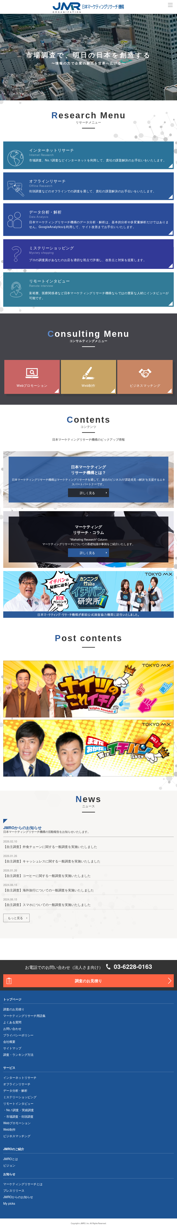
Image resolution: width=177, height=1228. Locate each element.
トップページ (12, 999)
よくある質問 (12, 1022)
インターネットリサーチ (19, 1077)
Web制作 (88, 385)
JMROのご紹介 (13, 1149)
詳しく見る (87, 493)
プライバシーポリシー (18, 1035)
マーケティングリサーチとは (23, 1184)
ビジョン (9, 1165)
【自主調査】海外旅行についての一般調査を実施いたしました (48, 890)
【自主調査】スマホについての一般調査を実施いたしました (47, 904)
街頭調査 (27, 1116)
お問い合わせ (12, 1028)
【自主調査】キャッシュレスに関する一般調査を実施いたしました (51, 861)
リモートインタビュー (18, 1103)
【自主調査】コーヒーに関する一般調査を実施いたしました (47, 875)
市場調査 (12, 1116)
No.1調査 (12, 1110)
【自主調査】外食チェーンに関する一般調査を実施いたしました (50, 846)
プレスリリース (13, 1190)
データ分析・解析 (15, 1090)
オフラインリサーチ (16, 1084)
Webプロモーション (32, 385)
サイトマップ (12, 1048)
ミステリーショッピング (19, 1097)
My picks (9, 1203)
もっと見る (15, 918)
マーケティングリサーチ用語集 (24, 1015)
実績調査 (28, 1110)
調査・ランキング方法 (18, 1054)
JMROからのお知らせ (18, 1197)
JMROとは (10, 1159)
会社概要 (9, 1041)
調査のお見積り (88, 981)
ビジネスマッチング (145, 385)
